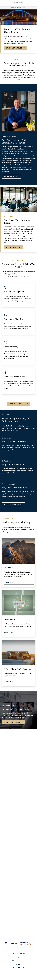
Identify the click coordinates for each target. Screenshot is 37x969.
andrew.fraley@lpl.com (18, 953)
